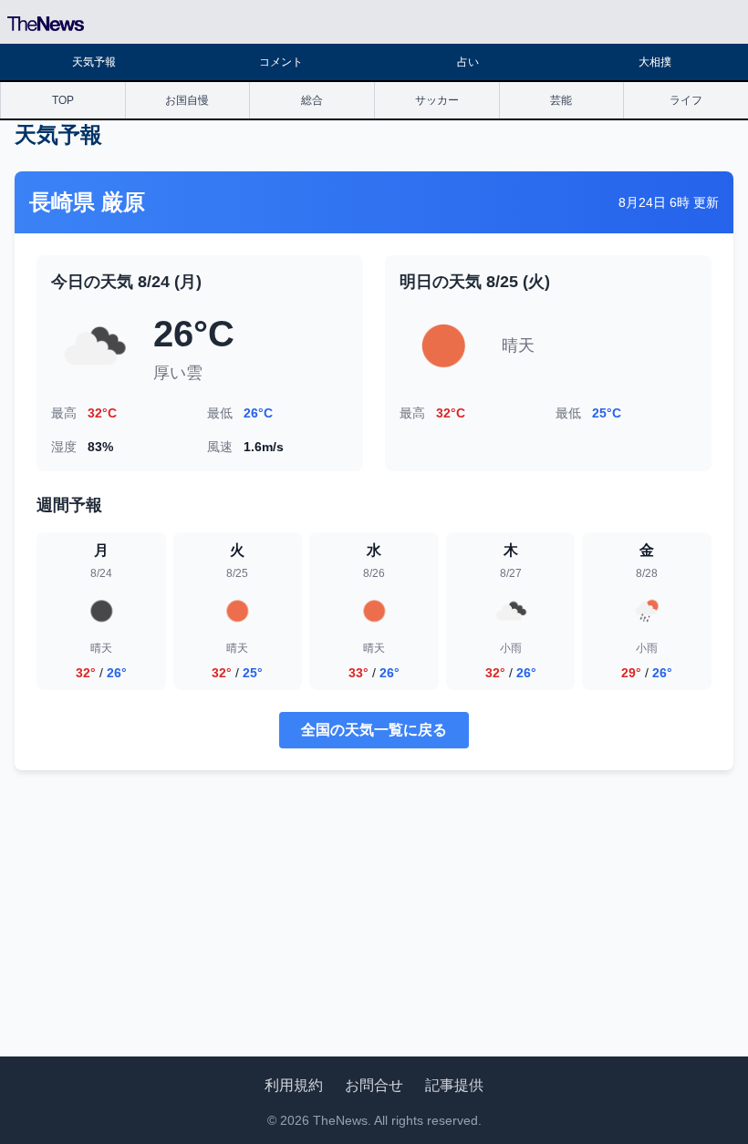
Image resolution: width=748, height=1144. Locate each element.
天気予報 (94, 62)
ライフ (686, 100)
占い (468, 62)
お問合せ (374, 1085)
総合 (312, 100)
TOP (63, 100)
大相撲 (655, 62)
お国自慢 (187, 100)
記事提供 (454, 1085)
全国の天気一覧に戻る (374, 729)
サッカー (437, 100)
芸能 (561, 100)
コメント (281, 62)
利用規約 (294, 1085)
